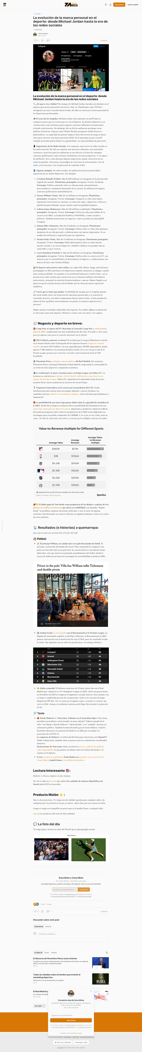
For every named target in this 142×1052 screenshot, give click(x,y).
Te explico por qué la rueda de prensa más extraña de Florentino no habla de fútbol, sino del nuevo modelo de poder (60, 962)
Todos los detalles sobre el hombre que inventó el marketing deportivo (56, 976)
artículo (52, 781)
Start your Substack (64, 1042)
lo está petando (59, 632)
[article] (71, 963)
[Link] (30, 97)
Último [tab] (46, 953)
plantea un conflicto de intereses (47, 507)
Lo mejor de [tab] (38, 953)
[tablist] (42, 926)
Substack (60, 1048)
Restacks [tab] (48, 926)
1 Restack (49, 904)
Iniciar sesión (133, 5)
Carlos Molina (43, 33)
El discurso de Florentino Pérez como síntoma (55, 958)
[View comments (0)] (42, 40)
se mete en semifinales (53, 757)
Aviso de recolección (87, 1037)
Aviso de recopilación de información (63, 1027)
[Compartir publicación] (110, 5)
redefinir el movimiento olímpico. (64, 394)
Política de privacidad (84, 1027)
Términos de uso (71, 1025)
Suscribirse (119, 5)
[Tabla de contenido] (2, 526)
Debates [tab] (54, 953)
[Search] (106, 5)
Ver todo (38, 1006)
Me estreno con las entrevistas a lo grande (48, 980)
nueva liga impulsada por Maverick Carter (51, 408)
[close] (91, 991)
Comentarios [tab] (38, 926)
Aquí (35, 813)
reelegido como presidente (63, 361)
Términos (75, 1037)
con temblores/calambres (73, 760)
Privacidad (67, 1037)
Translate (37, 13)
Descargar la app (81, 1042)
